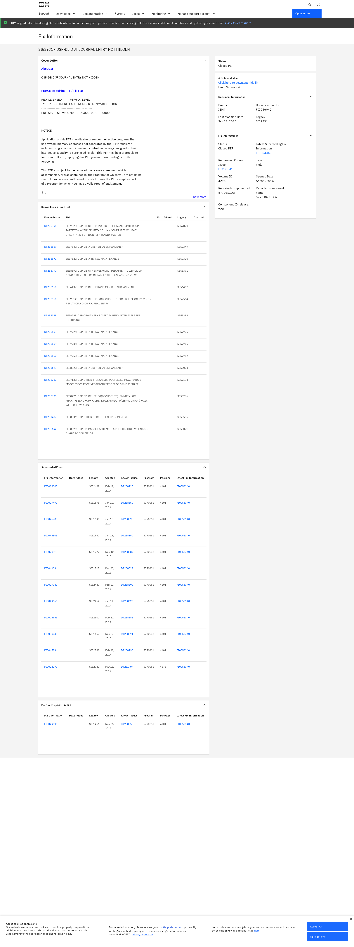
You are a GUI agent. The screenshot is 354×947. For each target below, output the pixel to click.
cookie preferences (170, 927)
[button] (351, 919)
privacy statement (142, 934)
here (257, 930)
